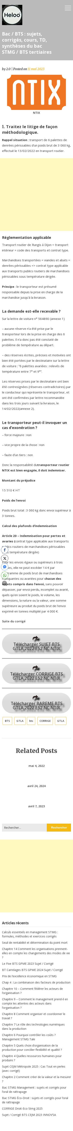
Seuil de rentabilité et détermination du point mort (35, 942)
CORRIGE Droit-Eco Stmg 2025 (22, 1108)
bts (31, 721)
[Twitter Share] (4, 558)
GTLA (20, 721)
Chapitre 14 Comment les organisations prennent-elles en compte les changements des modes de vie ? (36, 953)
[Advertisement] (36, 194)
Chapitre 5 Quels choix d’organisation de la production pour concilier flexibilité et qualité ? (32, 1048)
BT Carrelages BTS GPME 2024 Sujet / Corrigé (32, 970)
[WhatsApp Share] (4, 575)
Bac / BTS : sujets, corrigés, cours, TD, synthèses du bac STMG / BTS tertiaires (27, 43)
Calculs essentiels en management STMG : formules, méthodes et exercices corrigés (30, 934)
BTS (7, 721)
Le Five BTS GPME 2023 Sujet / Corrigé (28, 964)
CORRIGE (45, 721)
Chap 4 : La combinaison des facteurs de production (36, 982)
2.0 (8, 69)
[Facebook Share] (4, 549)
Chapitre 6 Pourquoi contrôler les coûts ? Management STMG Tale (29, 1037)
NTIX (36, 113)
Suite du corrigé (14, 621)
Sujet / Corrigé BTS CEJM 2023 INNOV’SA (29, 1115)
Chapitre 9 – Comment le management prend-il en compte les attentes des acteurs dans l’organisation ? (35, 1003)
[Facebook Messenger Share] (4, 566)
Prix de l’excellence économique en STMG (29, 976)
